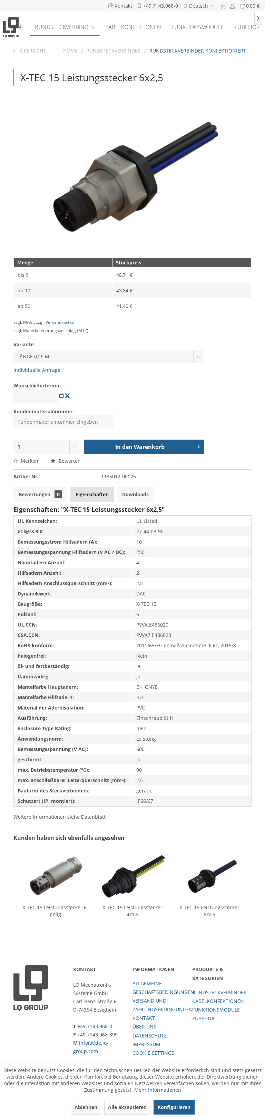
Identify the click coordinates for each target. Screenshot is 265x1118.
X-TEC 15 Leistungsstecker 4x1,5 (132, 911)
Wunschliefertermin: (37, 385)
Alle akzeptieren (127, 1107)
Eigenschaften (92, 494)
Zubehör (203, 1018)
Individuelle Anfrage (36, 370)
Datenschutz (149, 1035)
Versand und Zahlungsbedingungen (160, 1005)
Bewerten (69, 461)
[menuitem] (223, 5)
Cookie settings (153, 1053)
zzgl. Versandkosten (55, 322)
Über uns (144, 1026)
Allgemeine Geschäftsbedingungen (160, 987)
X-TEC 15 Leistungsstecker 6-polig (55, 911)
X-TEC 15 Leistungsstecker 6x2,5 (209, 911)
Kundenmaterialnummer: (43, 411)
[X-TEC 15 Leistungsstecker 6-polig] (55, 876)
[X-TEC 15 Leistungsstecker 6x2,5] (210, 876)
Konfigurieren (174, 1107)
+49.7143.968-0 (94, 1026)
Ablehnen (86, 1107)
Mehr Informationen (157, 1090)
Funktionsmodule (216, 1009)
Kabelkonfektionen (218, 1001)
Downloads (135, 494)
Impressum (146, 1044)
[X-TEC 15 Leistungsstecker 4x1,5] (132, 876)
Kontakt (143, 1018)
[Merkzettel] (222, 5)
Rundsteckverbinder (219, 992)
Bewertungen (39, 494)
